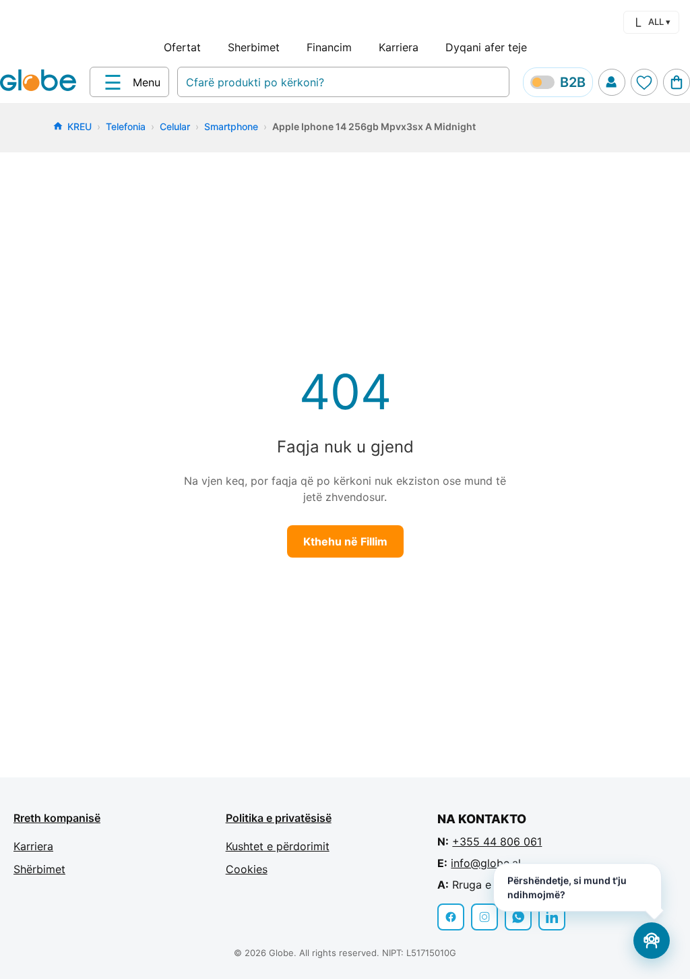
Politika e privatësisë (279, 818)
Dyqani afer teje (486, 47)
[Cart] (676, 82)
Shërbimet (39, 869)
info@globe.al (486, 863)
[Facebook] (450, 916)
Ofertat (182, 47)
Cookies (247, 869)
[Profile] (611, 82)
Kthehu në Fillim (345, 541)
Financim (329, 47)
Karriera (398, 47)
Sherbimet (254, 47)
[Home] (41, 81)
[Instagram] (484, 916)
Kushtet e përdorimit (278, 846)
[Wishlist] (644, 82)
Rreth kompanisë (56, 818)
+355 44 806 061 (497, 841)
